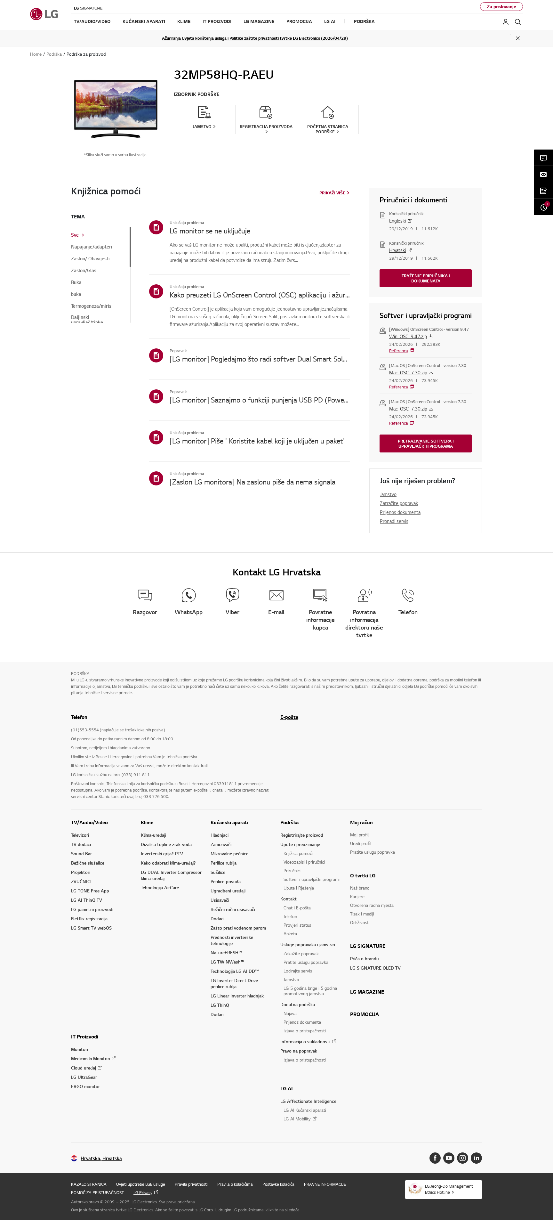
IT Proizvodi (84, 1036)
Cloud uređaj (83, 1068)
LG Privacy (142, 1192)
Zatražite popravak (399, 503)
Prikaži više (332, 193)
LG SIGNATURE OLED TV (375, 968)
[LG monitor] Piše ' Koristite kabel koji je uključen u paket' (257, 440)
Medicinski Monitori (90, 1058)
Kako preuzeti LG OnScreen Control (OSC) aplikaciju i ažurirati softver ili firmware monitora (260, 294)
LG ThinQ (220, 1005)
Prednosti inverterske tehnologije (232, 940)
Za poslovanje (501, 6)
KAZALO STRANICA (89, 1184)
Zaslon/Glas (83, 270)
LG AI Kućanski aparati (305, 1110)
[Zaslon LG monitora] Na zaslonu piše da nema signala (252, 481)
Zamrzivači (221, 844)
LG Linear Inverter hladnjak (237, 996)
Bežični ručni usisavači (233, 909)
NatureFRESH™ (226, 952)
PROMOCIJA (364, 1014)
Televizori (80, 835)
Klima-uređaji (153, 835)
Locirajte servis (298, 971)
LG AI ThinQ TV (86, 900)
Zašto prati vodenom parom (238, 928)
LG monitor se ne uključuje (210, 230)
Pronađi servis (394, 521)
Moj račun (361, 822)
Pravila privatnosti (191, 1184)
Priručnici (292, 870)
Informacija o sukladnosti (305, 1041)
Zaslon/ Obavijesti (90, 258)
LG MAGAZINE (367, 991)
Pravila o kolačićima (235, 1184)
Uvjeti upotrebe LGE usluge (140, 1184)
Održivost (359, 922)
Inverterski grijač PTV (162, 853)
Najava (290, 1013)
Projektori (80, 872)
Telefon (290, 916)
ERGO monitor (85, 1086)
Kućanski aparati (229, 822)
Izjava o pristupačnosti (305, 1031)
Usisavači (220, 900)
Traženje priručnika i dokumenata (426, 278)
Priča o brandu (364, 959)
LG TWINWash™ (227, 962)
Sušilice (218, 872)
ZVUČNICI (81, 881)
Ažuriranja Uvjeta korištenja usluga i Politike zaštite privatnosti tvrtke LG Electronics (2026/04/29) (255, 38)
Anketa (290, 934)
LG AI (286, 1088)
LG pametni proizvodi (92, 909)
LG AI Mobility (297, 1118)
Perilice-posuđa (226, 881)
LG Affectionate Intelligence (308, 1101)
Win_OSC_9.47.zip (408, 336)
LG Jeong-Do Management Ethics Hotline (449, 1189)
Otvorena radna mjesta (372, 905)
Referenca (398, 351)
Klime (147, 822)
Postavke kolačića (278, 1184)
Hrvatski (397, 250)
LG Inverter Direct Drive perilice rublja (234, 983)
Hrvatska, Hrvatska (101, 1158)
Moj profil (359, 835)
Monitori (79, 1049)
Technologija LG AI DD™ (235, 971)
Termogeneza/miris (91, 306)
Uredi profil (360, 843)
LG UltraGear (84, 1077)
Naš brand (359, 888)
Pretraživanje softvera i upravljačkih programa (426, 443)
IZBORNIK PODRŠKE (197, 94)
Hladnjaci (219, 835)
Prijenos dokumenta (400, 512)
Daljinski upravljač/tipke (87, 320)
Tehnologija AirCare (160, 887)
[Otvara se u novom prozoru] (435, 1158)
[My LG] (505, 22)
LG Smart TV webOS (91, 928)
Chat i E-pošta (297, 908)
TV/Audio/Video (89, 822)
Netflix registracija (89, 918)
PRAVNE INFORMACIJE (325, 1184)
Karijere (357, 896)
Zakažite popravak (301, 953)
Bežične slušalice (87, 863)
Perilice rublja (223, 863)
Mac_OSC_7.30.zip (408, 372)
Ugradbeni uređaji (228, 891)
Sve (75, 235)
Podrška (289, 822)
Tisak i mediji (362, 914)
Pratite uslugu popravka (306, 962)
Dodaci (217, 918)
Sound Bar (81, 853)
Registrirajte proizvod (301, 835)
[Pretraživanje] (518, 22)
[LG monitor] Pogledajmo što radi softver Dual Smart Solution (260, 358)
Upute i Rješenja (299, 888)
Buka (76, 282)
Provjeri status (297, 925)
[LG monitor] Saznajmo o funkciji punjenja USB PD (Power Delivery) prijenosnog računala (260, 399)
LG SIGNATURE (367, 946)
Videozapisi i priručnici (304, 862)
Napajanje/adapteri (91, 246)
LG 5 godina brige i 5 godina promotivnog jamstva (310, 990)
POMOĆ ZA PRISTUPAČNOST (97, 1192)
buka (76, 294)
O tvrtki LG (362, 875)
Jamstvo (388, 494)
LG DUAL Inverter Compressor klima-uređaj (171, 875)
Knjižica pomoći (298, 853)
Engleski (397, 220)
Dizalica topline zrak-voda (166, 844)
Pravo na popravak (298, 1051)
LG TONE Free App (90, 891)
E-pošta (289, 717)
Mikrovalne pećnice (229, 853)
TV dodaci (81, 844)
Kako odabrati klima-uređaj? (168, 863)
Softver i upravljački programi (312, 879)
